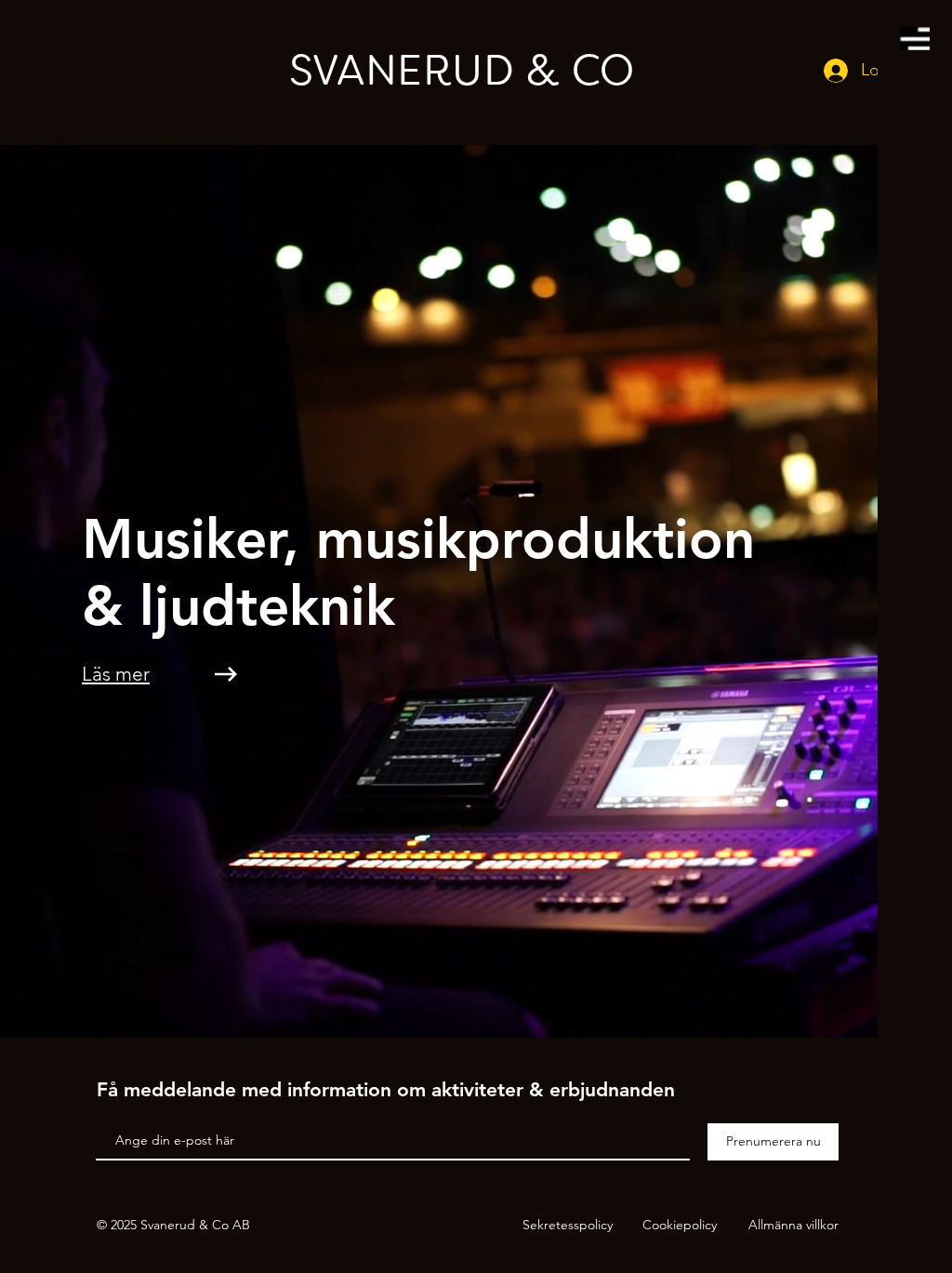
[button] (915, 38)
